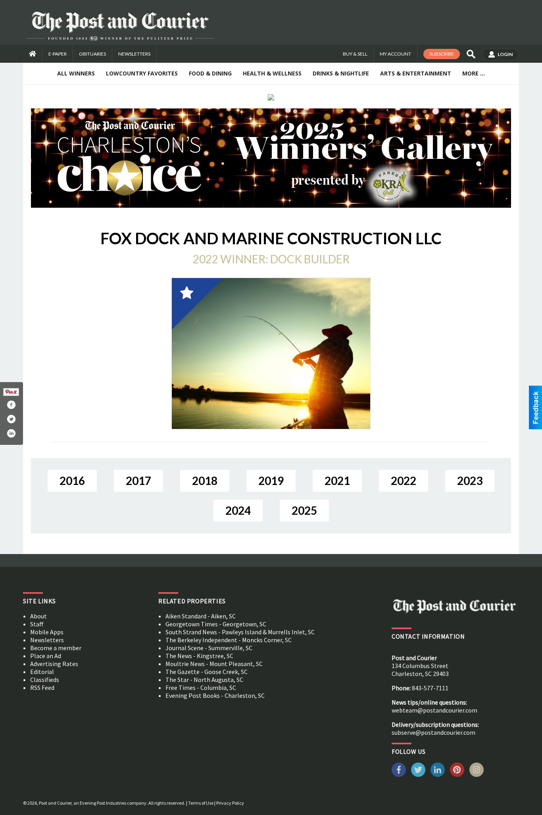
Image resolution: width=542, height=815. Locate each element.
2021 (337, 480)
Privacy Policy (230, 803)
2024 (238, 510)
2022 (403, 480)
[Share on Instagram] (11, 433)
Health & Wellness (272, 73)
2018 (204, 480)
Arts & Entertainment (415, 73)
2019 (271, 480)
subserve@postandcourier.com (433, 732)
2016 (72, 480)
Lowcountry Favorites (142, 73)
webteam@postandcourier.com (434, 710)
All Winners (76, 73)
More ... (473, 73)
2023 (469, 480)
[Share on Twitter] (11, 419)
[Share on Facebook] (11, 404)
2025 (304, 510)
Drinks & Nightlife (341, 73)
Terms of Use (200, 803)
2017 (138, 480)
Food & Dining (210, 73)
